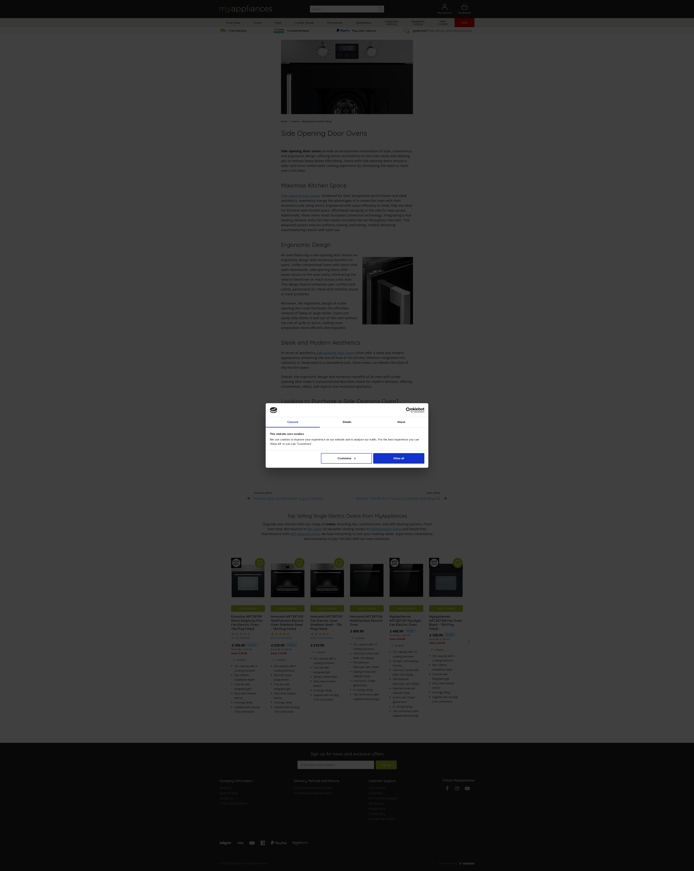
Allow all (398, 458)
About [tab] (401, 421)
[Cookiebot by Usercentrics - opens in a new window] (408, 410)
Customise (344, 458)
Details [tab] (347, 421)
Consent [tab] (292, 421)
